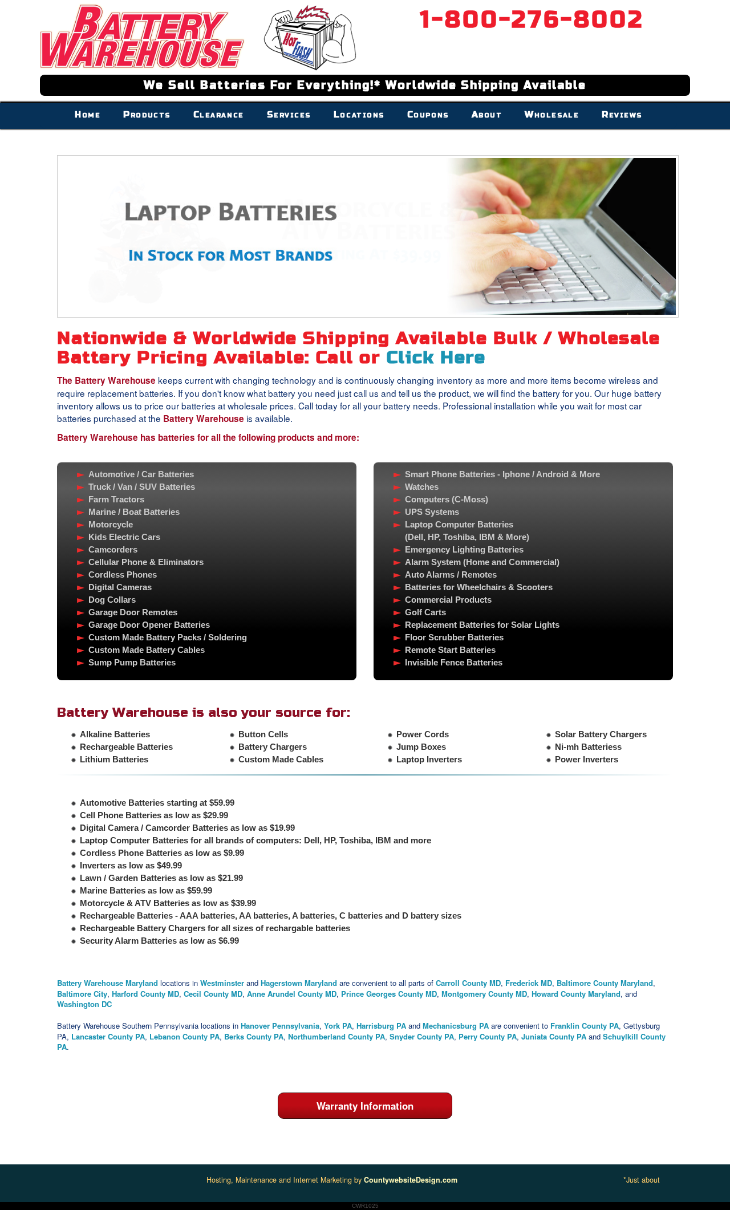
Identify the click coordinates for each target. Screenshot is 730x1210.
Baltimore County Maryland (605, 982)
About (487, 114)
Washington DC (84, 1003)
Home (87, 114)
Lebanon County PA (184, 1036)
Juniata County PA (553, 1036)
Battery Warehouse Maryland (108, 982)
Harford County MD (145, 993)
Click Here (436, 357)
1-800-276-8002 (532, 20)
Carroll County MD (468, 982)
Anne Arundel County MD (291, 993)
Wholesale (552, 114)
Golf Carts (425, 612)
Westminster (222, 982)
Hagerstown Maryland (299, 982)
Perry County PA (488, 1036)
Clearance (218, 114)
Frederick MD (528, 982)
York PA (338, 1025)
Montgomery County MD (484, 993)
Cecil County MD (213, 993)
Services (289, 114)
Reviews (622, 114)
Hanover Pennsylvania (280, 1025)
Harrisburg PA (382, 1025)
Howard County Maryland (576, 993)
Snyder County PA (422, 1036)
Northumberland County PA (336, 1036)
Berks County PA (253, 1036)
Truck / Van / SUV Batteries (141, 487)
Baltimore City (82, 993)
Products (146, 114)
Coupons (428, 114)
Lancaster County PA (108, 1036)
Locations (359, 114)
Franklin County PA (584, 1025)
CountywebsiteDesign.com (410, 1180)
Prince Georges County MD (389, 993)
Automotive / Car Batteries (141, 474)
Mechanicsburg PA (456, 1025)
